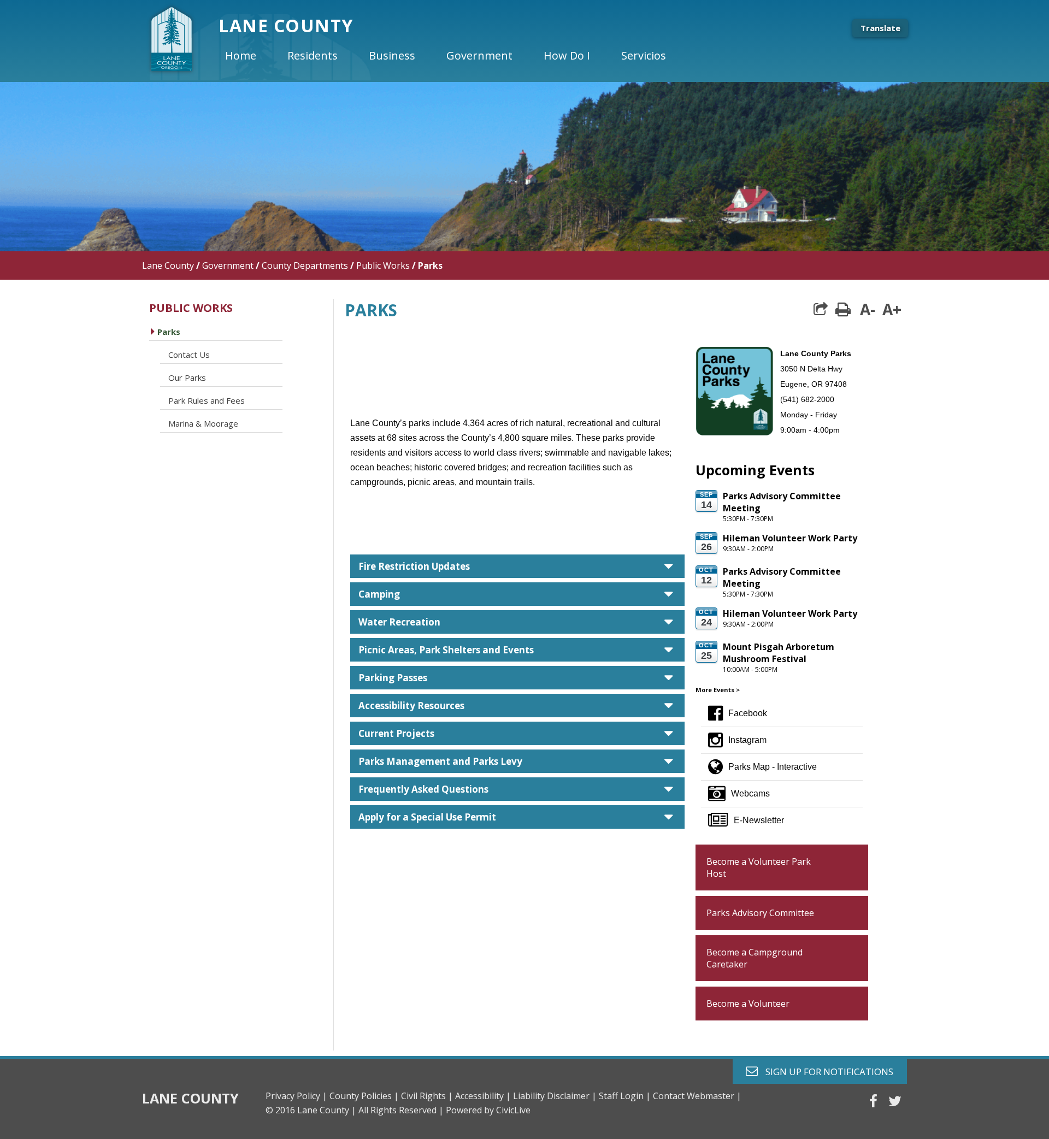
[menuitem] (250, 55)
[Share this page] (821, 309)
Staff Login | (625, 1096)
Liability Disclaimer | (555, 1096)
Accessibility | (483, 1096)
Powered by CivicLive (488, 1110)
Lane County (168, 265)
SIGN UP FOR (825, 1071)
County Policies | (364, 1096)
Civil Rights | (427, 1096)
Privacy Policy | (296, 1096)
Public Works (383, 265)
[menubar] (455, 55)
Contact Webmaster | (697, 1096)
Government (228, 265)
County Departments (305, 265)
